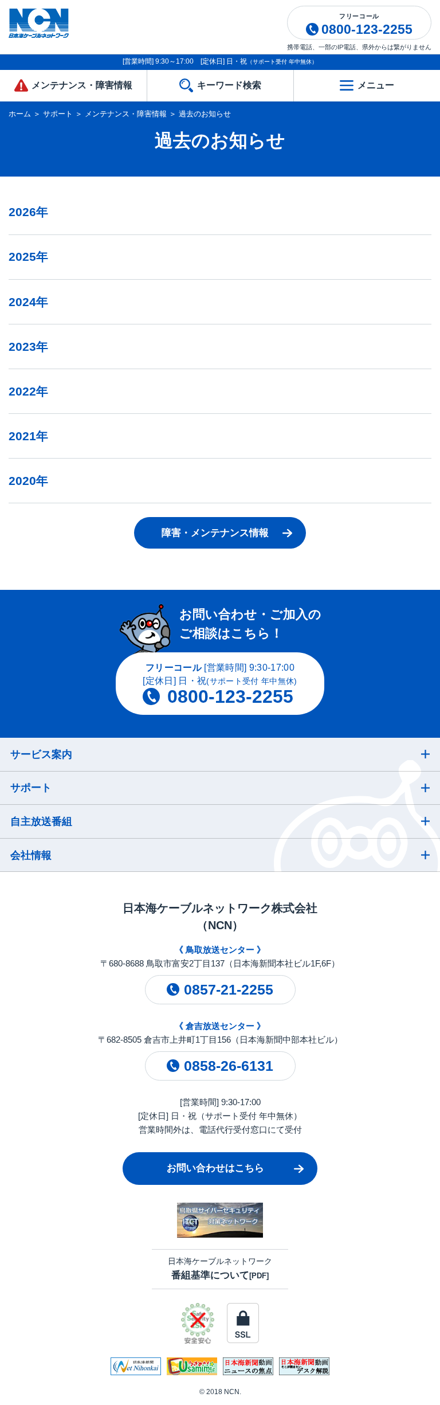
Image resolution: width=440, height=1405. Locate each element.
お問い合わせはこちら (215, 1168)
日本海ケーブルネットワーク (220, 1268)
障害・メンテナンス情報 (215, 532)
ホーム (20, 113)
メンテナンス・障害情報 (126, 113)
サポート (58, 113)
